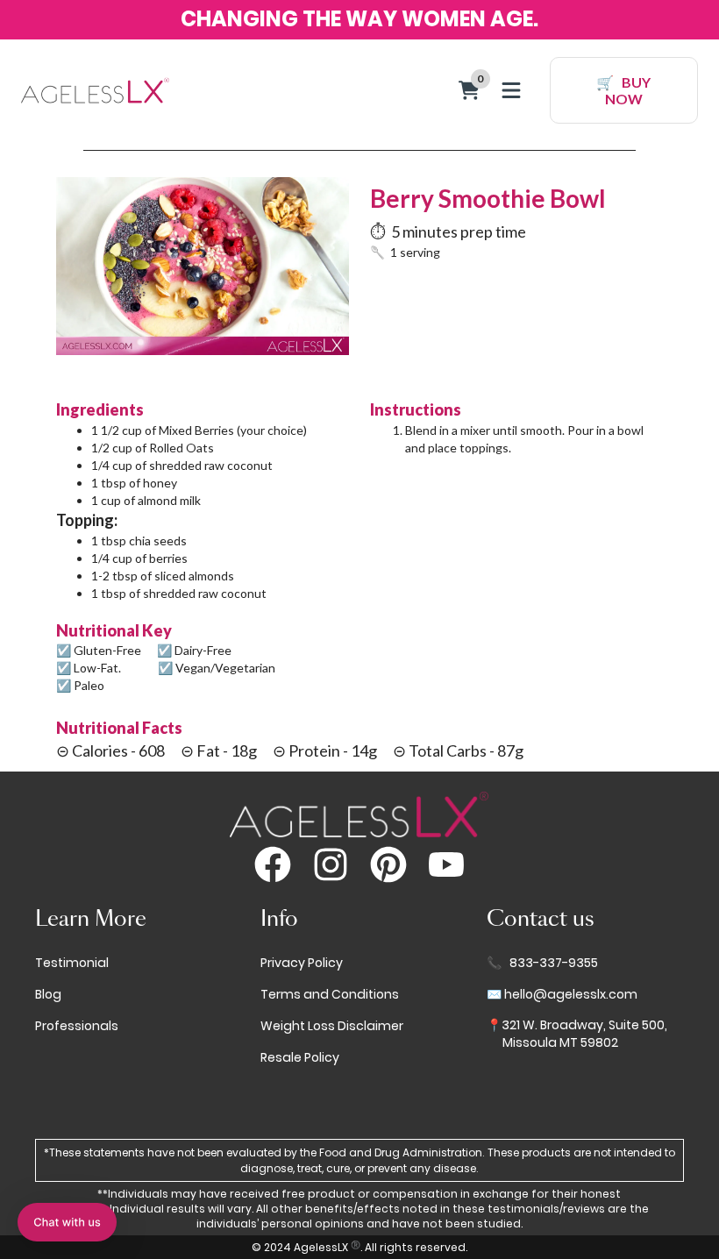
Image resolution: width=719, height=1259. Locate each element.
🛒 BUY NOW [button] (623, 90)
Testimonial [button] (72, 963)
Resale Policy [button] (299, 1057)
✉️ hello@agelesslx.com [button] (562, 994)
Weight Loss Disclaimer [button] (331, 1026)
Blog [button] (48, 994)
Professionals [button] (76, 1026)
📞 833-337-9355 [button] (542, 963)
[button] (67, 1222)
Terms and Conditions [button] (329, 994)
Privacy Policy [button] (301, 963)
